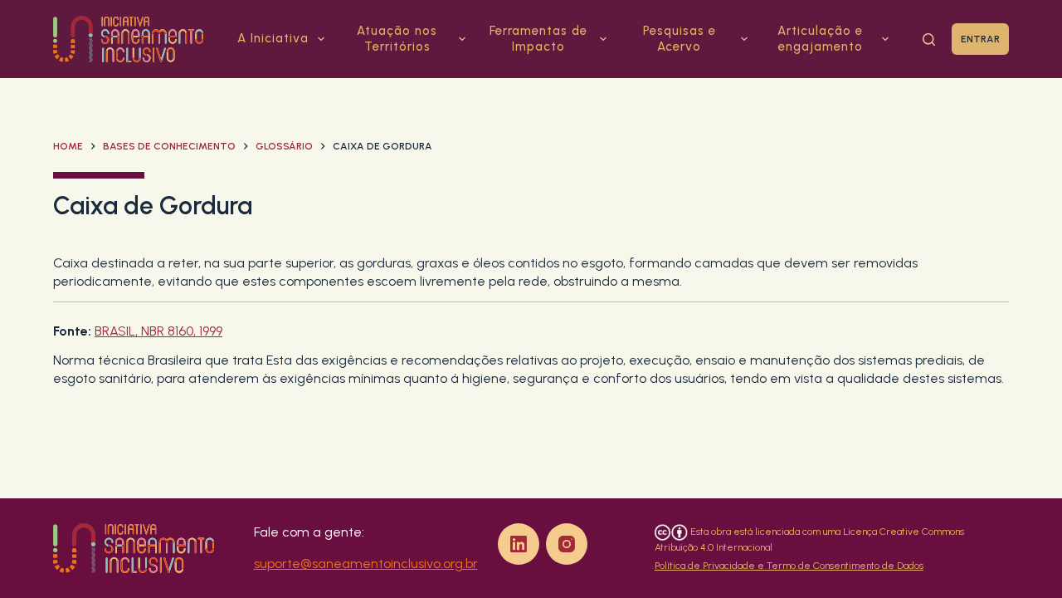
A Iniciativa (273, 38)
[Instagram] (566, 544)
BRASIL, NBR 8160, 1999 (158, 331)
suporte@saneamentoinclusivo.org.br (366, 563)
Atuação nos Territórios (397, 39)
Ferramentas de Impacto (538, 39)
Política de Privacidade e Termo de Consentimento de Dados (789, 565)
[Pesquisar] (929, 39)
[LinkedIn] (518, 544)
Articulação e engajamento (820, 39)
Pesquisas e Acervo (679, 39)
